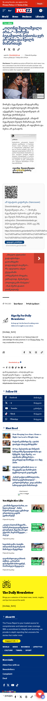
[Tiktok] (16, 367)
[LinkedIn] (19, 367)
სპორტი (35, 527)
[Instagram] (9, 367)
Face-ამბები (8, 23)
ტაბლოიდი (36, 530)
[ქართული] (10, 691)
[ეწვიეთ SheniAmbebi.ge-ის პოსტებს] (5, 362)
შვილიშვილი (18, 304)
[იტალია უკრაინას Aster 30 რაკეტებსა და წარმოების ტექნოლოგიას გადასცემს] (6, 468)
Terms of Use (22, 5)
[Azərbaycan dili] (5, 691)
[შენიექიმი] (40, 694)
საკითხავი (35, 564)
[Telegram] (25, 367)
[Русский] (12, 691)
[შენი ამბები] (23, 10)
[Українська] (15, 691)
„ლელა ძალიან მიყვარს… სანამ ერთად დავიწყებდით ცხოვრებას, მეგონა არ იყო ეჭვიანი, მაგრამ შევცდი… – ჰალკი (15, 530)
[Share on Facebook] (4, 49)
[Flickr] (22, 367)
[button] (39, 3)
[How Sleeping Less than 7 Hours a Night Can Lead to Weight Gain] (6, 435)
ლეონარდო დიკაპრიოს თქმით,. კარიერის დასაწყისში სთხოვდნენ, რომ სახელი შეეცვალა (14, 562)
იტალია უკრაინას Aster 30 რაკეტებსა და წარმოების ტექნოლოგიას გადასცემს (24, 470)
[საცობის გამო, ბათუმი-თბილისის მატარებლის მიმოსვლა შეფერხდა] (37, 547)
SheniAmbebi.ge (14, 55)
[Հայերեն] (3, 691)
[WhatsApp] (23, 419)
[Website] (4, 367)
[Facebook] (7, 367)
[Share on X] (9, 49)
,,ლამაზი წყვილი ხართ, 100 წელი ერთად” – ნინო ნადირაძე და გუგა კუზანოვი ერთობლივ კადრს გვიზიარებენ (16, 510)
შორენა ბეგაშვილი (32, 304)
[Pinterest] (12, 367)
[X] (23, 403)
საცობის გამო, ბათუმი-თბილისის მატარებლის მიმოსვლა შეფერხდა (14, 547)
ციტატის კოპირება (14, 242)
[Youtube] (23, 408)
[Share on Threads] (14, 49)
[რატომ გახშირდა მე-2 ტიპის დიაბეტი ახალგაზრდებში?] (6, 443)
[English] (8, 691)
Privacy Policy (8, 5)
